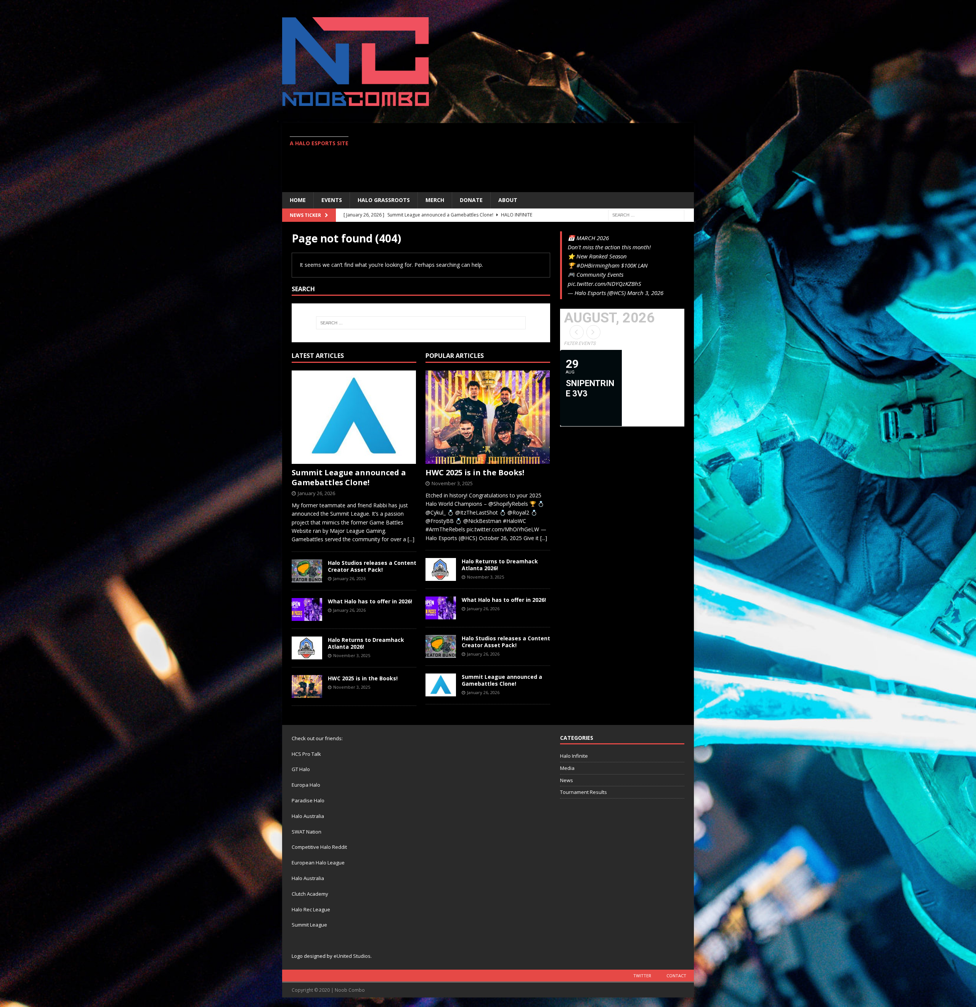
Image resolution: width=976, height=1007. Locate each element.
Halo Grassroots (384, 200)
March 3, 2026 (645, 293)
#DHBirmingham (598, 265)
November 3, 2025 (351, 655)
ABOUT (507, 200)
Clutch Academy (310, 893)
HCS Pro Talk (306, 753)
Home (298, 200)
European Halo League (318, 862)
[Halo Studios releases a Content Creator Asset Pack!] (307, 571)
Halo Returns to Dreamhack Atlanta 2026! (366, 643)
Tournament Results (583, 792)
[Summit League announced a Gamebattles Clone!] (354, 417)
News (566, 780)
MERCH (434, 200)
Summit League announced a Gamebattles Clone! (349, 477)
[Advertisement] (554, 157)
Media (567, 768)
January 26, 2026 (316, 493)
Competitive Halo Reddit (319, 846)
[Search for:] (646, 214)
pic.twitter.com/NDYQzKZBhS (604, 283)
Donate (471, 200)
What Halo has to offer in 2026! (370, 601)
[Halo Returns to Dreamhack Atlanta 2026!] (307, 648)
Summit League (309, 924)
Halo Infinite (574, 755)
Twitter (642, 975)
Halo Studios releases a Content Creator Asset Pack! (372, 566)
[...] (411, 539)
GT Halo (301, 769)
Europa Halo (306, 784)
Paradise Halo (308, 800)
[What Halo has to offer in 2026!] (307, 609)
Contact (676, 975)
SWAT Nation (306, 831)
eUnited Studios (352, 955)
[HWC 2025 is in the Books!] (307, 686)
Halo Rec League (311, 909)
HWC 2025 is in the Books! (363, 678)
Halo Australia (308, 816)
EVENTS (331, 200)
